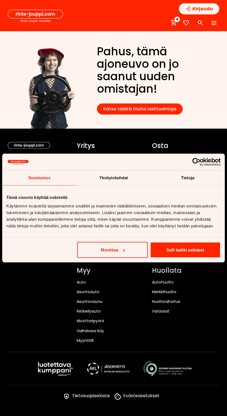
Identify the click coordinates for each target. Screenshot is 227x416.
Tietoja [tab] (187, 177)
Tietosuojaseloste (91, 395)
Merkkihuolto (164, 292)
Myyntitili (85, 340)
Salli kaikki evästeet (185, 250)
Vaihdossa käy (90, 331)
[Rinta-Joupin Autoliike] (35, 16)
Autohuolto (163, 282)
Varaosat (160, 311)
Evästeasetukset (141, 395)
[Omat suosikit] (186, 23)
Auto (81, 282)
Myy (84, 271)
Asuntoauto (88, 292)
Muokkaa (109, 250)
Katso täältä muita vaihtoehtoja (139, 109)
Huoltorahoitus (166, 301)
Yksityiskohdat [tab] (113, 177)
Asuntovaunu (89, 301)
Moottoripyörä (90, 321)
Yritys (86, 146)
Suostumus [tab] (39, 177)
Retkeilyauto (88, 311)
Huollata (167, 271)
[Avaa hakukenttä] (200, 23)
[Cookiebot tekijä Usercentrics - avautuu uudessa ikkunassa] (196, 162)
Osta (160, 146)
